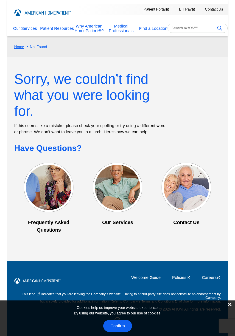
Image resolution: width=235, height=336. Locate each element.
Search (219, 29)
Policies (179, 277)
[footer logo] (37, 281)
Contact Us (214, 9)
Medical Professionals (121, 28)
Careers (209, 277)
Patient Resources (57, 28)
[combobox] (198, 28)
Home (19, 47)
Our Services (25, 28)
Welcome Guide (146, 277)
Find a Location (153, 28)
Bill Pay (185, 9)
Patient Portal (155, 9)
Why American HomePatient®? (89, 28)
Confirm (117, 326)
